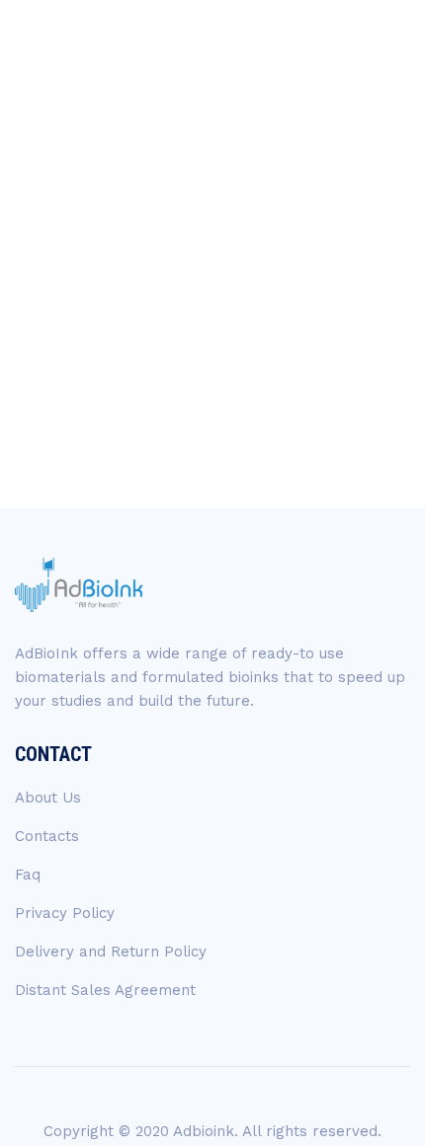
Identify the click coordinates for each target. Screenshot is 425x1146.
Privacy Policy (65, 913)
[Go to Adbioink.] (62, 334)
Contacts (47, 836)
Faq (28, 874)
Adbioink (203, 1131)
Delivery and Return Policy (111, 951)
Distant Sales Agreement (105, 990)
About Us (48, 797)
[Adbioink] (85, 52)
